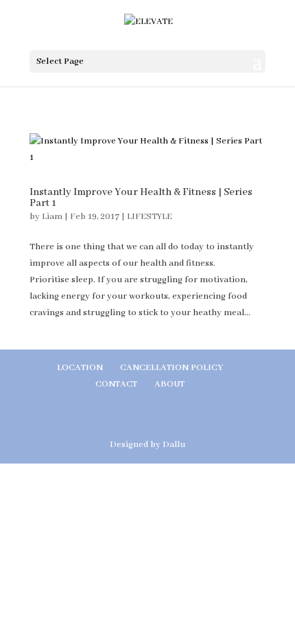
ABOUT (169, 384)
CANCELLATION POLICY (171, 368)
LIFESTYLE (149, 216)
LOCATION (80, 368)
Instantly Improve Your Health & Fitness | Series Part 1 (141, 197)
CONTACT (116, 384)
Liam (52, 216)
